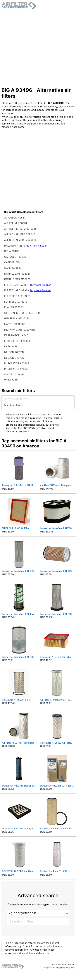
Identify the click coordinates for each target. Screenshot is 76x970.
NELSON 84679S (14, 357)
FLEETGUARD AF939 (17, 290)
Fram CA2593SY (14, 307)
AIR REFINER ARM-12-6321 (20, 228)
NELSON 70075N (14, 352)
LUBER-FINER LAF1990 (17, 340)
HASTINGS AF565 (14, 324)
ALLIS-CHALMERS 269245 (19, 234)
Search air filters (13, 405)
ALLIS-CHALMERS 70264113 (20, 239)
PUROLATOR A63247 (16, 363)
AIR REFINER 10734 (15, 223)
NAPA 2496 (11, 346)
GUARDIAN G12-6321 (16, 318)
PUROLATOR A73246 (16, 369)
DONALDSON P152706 (17, 279)
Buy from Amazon (36, 245)
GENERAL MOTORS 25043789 (22, 312)
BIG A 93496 (11, 251)
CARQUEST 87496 (15, 256)
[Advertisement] (38, 48)
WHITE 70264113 (14, 374)
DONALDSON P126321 (17, 273)
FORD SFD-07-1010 (15, 301)
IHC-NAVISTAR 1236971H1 (19, 329)
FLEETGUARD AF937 (17, 284)
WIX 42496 (11, 380)
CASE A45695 (12, 268)
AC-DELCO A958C (15, 217)
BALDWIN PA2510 (15, 245)
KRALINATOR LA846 (16, 335)
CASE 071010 (12, 262)
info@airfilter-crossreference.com (59, 968)
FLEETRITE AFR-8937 (17, 296)
